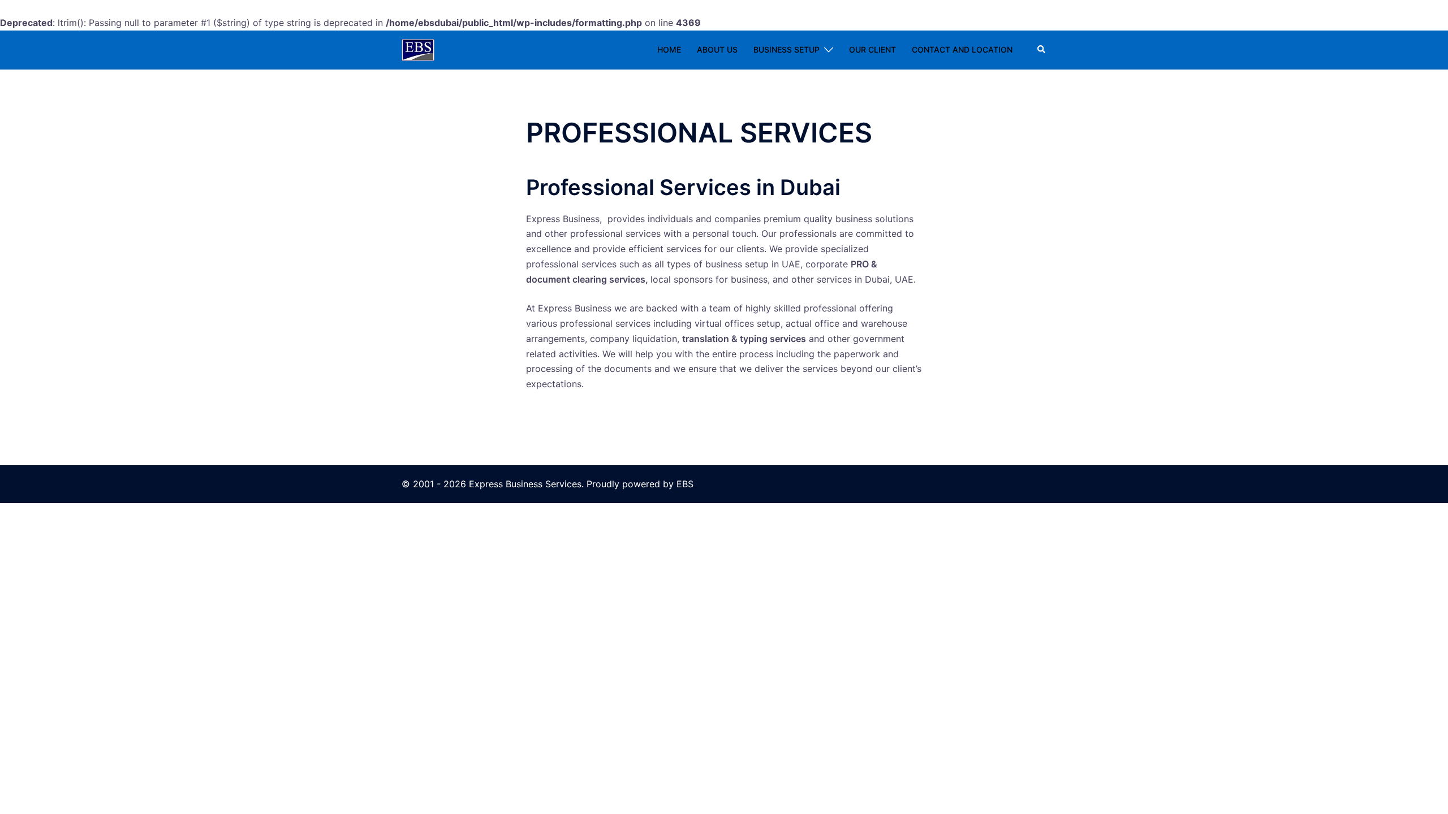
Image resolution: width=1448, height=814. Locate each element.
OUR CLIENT (872, 49)
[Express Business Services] (418, 49)
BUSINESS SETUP (786, 49)
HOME (669, 49)
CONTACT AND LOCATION (962, 49)
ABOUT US (717, 49)
